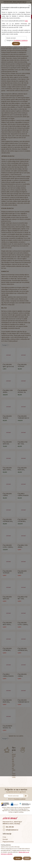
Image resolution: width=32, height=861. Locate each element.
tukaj (26, 21)
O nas (4, 837)
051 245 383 (10, 827)
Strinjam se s (11, 799)
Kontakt (5, 839)
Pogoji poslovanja (8, 841)
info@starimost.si (12, 830)
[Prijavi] (25, 796)
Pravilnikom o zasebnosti (19, 799)
